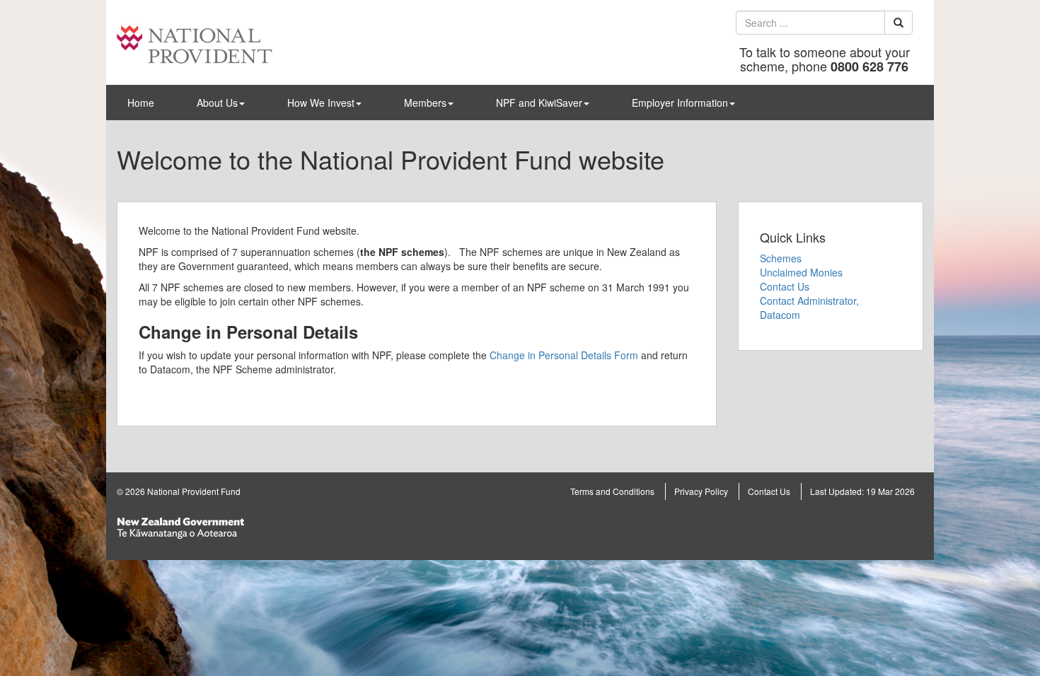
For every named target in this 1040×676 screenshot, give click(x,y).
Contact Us (784, 286)
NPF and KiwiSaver (539, 102)
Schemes (781, 258)
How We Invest (320, 102)
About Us (217, 102)
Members (425, 102)
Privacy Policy (701, 491)
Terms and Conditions (612, 491)
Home (140, 102)
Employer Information (680, 102)
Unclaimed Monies (801, 272)
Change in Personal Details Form (564, 355)
